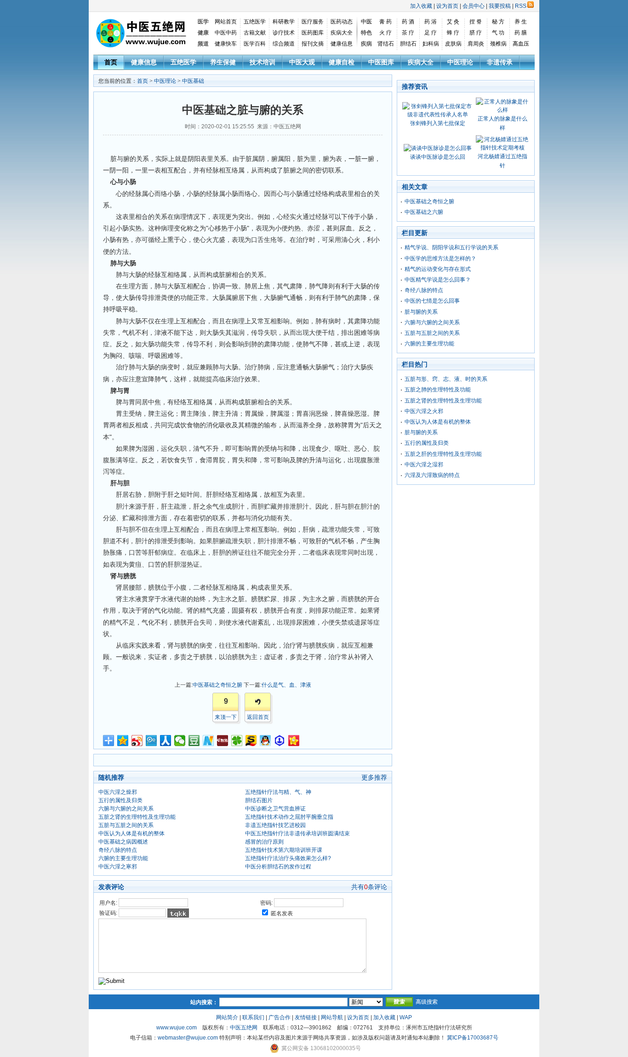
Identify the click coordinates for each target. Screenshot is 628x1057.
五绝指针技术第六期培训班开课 (283, 850)
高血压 (521, 43)
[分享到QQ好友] (265, 740)
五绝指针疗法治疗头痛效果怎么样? (288, 858)
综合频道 (284, 43)
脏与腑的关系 (421, 312)
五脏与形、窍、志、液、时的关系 (446, 379)
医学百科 (255, 43)
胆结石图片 (259, 800)
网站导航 (332, 1017)
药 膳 (520, 32)
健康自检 (341, 62)
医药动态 (342, 21)
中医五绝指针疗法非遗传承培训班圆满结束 (297, 833)
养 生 (520, 21)
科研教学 (284, 21)
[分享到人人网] (165, 740)
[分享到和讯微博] (222, 740)
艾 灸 (453, 21)
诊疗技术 (284, 32)
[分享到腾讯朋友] (237, 740)
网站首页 (226, 21)
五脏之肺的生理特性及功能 (438, 389)
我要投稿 (500, 6)
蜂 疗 (453, 32)
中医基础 (193, 81)
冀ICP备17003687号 (472, 1037)
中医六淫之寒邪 (117, 866)
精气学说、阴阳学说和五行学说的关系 (451, 247)
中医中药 (226, 32)
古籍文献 (255, 32)
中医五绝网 (243, 1027)
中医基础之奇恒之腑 (217, 685)
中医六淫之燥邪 (117, 792)
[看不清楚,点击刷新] (178, 913)
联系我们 (253, 1017)
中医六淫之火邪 (424, 411)
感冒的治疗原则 (264, 842)
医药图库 (313, 32)
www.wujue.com (176, 1027)
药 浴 (430, 21)
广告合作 (279, 1017)
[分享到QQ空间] (123, 740)
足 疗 (430, 32)
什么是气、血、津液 (286, 685)
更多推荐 (374, 777)
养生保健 (223, 62)
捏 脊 (475, 21)
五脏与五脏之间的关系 (126, 825)
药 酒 (408, 21)
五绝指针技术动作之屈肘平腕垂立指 (289, 817)
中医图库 (381, 62)
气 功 (498, 32)
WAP (406, 1017)
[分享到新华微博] (208, 740)
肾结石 (385, 43)
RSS (520, 6)
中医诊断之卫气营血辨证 (275, 808)
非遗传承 (500, 62)
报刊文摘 (313, 43)
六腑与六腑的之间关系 (126, 808)
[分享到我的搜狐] (251, 740)
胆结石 (408, 43)
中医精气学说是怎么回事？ (438, 279)
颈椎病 (498, 43)
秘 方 (498, 21)
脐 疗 (475, 32)
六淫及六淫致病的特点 (432, 475)
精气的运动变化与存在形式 (438, 269)
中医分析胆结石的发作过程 (278, 866)
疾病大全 (342, 32)
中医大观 (302, 62)
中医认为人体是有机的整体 (131, 833)
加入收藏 (421, 6)
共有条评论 (369, 886)
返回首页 (258, 717)
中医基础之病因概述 (123, 842)
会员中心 (473, 6)
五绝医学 (255, 21)
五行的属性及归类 (120, 800)
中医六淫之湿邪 (424, 464)
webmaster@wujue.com (188, 1037)
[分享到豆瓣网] (194, 740)
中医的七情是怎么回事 (432, 301)
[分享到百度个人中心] (279, 740)
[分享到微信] (180, 740)
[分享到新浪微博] (137, 740)
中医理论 (460, 62)
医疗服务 (313, 21)
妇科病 (430, 43)
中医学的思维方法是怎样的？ (440, 258)
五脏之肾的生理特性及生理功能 (137, 817)
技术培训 (262, 62)
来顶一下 (226, 717)
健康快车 (226, 43)
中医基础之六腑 (424, 212)
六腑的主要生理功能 (123, 858)
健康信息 (342, 43)
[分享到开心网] (294, 740)
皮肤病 (453, 43)
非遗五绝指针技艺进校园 (275, 825)
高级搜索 (427, 1002)
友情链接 (306, 1017)
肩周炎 (476, 43)
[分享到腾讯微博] (151, 740)
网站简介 (227, 1017)
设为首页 (447, 6)
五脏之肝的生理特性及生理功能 (443, 454)
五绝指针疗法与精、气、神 (278, 792)
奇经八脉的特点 (117, 850)
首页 (110, 62)
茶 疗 (408, 32)
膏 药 (385, 21)
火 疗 (385, 32)
